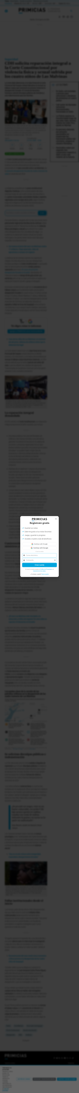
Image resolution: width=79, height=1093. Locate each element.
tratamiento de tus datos (39, 569)
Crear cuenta (39, 563)
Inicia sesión (45, 572)
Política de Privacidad (46, 567)
